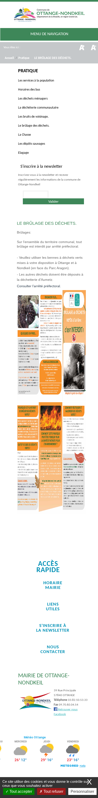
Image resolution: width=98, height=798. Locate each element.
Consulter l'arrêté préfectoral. (39, 286)
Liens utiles (53, 607)
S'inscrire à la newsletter (52, 628)
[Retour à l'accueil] (49, 15)
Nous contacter (52, 649)
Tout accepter (20, 791)
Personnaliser (82, 791)
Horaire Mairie (52, 585)
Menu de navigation (49, 34)
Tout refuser (53, 791)
